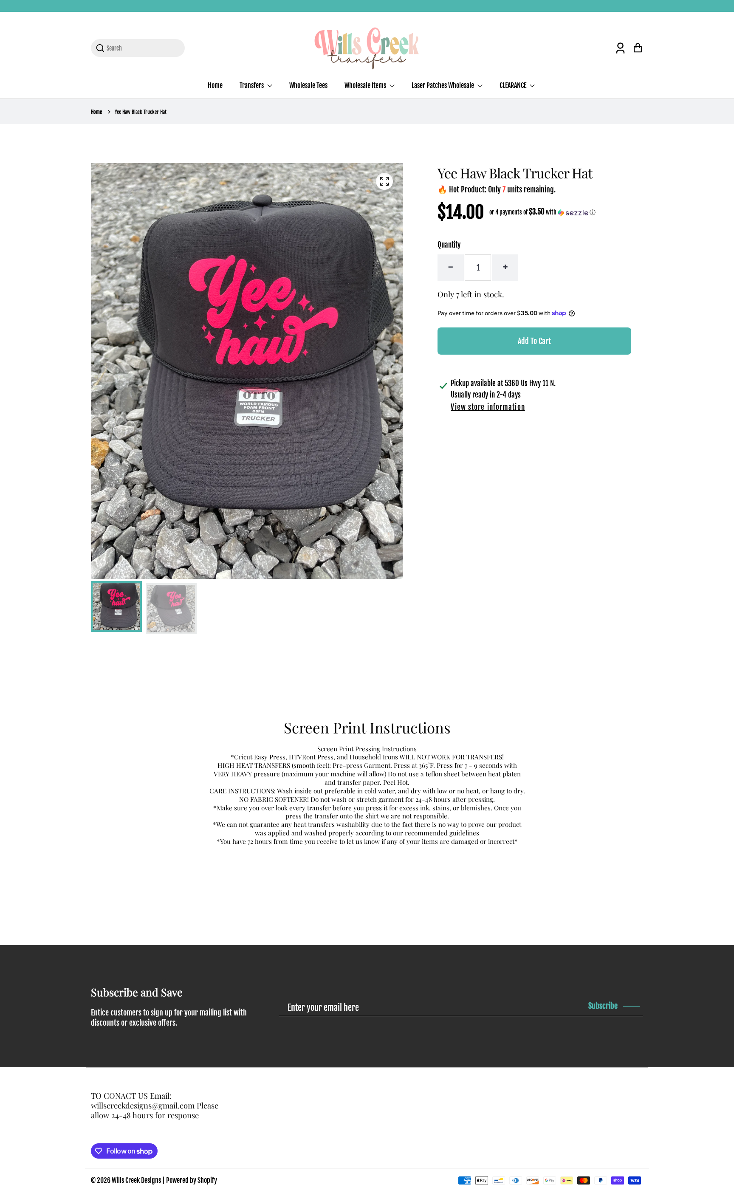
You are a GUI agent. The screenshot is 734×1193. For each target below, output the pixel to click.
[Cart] (637, 47)
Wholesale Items (365, 85)
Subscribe (603, 1006)
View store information (488, 407)
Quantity (449, 244)
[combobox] (143, 48)
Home (215, 85)
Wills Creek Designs (136, 1180)
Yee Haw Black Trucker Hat (141, 112)
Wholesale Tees (308, 85)
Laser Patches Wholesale (443, 85)
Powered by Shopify (191, 1180)
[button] (542, 212)
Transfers (252, 85)
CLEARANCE (514, 85)
